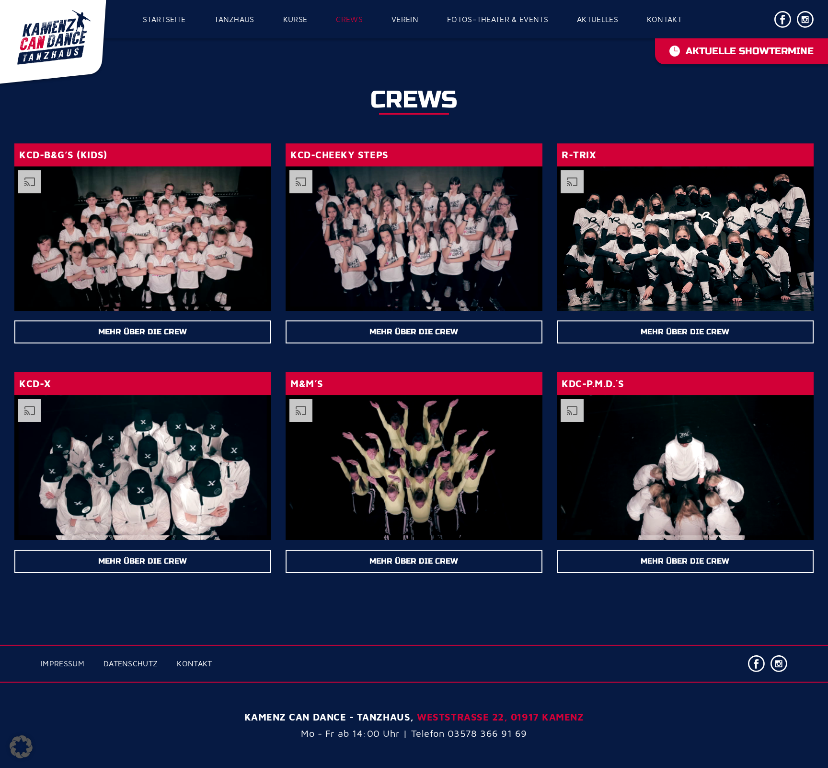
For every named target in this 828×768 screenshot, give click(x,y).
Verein (404, 19)
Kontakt (664, 19)
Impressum (62, 663)
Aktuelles (597, 19)
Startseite (164, 19)
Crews (349, 19)
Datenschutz (131, 663)
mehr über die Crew (142, 331)
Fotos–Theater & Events (497, 19)
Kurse (295, 19)
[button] (21, 747)
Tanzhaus (234, 19)
